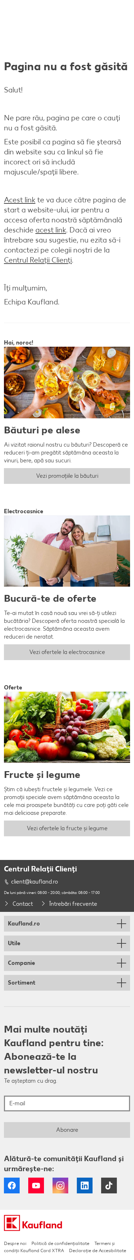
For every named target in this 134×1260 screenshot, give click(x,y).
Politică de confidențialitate (60, 1243)
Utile (14, 943)
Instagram (60, 1185)
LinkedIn (85, 1185)
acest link (50, 229)
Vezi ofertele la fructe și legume (67, 828)
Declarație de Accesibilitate (97, 1250)
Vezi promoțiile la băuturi (67, 475)
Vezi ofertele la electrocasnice (67, 652)
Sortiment (21, 982)
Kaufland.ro (24, 923)
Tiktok (109, 1185)
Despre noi (15, 1243)
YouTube (36, 1185)
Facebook (12, 1185)
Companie (21, 963)
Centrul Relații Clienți (38, 259)
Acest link (19, 199)
